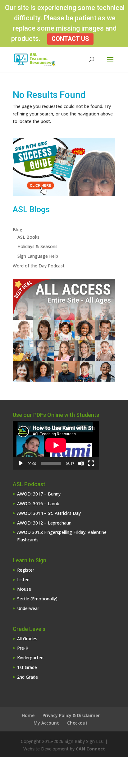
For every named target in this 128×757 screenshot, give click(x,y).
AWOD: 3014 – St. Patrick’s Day (49, 513)
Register (25, 570)
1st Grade (27, 667)
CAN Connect (90, 749)
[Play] (21, 463)
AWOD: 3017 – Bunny (39, 494)
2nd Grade (27, 677)
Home (28, 715)
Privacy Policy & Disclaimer (71, 715)
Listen (23, 580)
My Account (46, 723)
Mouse (24, 589)
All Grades (27, 639)
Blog (17, 229)
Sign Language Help (37, 256)
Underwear (28, 608)
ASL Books (28, 237)
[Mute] (81, 463)
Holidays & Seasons (37, 246)
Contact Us (70, 38)
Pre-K (22, 648)
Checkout (77, 723)
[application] (56, 445)
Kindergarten (30, 658)
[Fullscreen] (91, 463)
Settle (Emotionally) (37, 599)
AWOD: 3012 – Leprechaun (44, 523)
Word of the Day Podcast (39, 266)
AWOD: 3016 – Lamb (38, 503)
